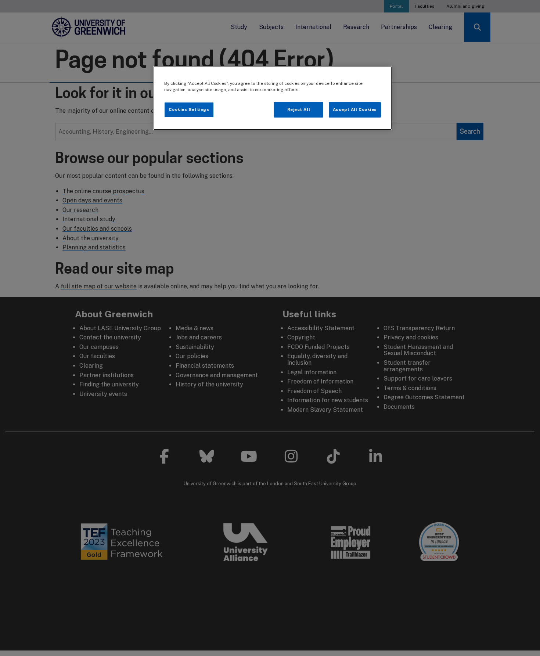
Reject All (298, 109)
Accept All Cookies (355, 109)
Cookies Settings (189, 109)
